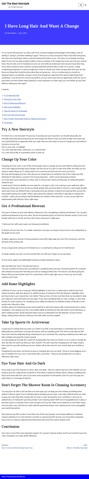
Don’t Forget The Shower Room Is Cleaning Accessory (25, 119)
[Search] (85, 5)
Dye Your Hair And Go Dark (14, 115)
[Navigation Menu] (81, 5)
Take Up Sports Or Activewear (15, 111)
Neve (3, 477)
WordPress (20, 477)
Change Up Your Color (12, 99)
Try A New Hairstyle (11, 95)
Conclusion (8, 123)
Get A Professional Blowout (15, 103)
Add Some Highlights (12, 107)
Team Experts (11, 33)
